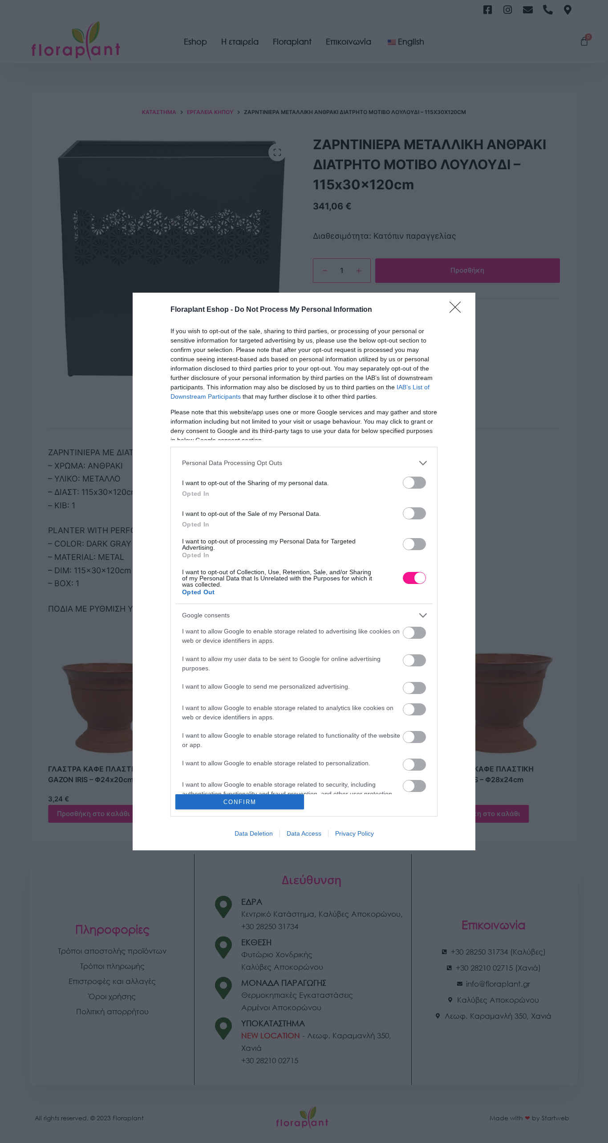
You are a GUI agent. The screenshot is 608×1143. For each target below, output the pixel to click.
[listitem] (304, 463)
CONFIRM (239, 802)
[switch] (414, 483)
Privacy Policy (354, 833)
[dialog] (304, 572)
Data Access (304, 833)
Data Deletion (254, 833)
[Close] (458, 310)
